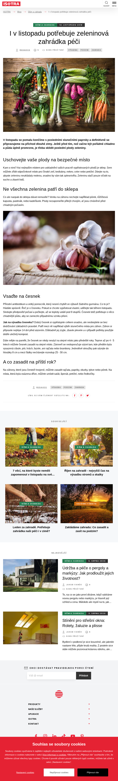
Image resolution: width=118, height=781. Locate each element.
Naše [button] (35, 709)
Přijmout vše (93, 772)
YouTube (73, 736)
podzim (85, 50)
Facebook (74, 395)
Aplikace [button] (33, 714)
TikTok (64, 736)
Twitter (87, 395)
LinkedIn (54, 736)
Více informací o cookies (54, 754)
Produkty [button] (34, 704)
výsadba (73, 50)
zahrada (96, 50)
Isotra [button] (32, 718)
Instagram (45, 736)
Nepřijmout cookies (59, 772)
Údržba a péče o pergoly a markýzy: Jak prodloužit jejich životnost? (88, 573)
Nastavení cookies (25, 772)
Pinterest (81, 395)
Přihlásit (83, 675)
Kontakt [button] (33, 723)
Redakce (25, 50)
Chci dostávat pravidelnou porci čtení (62, 668)
